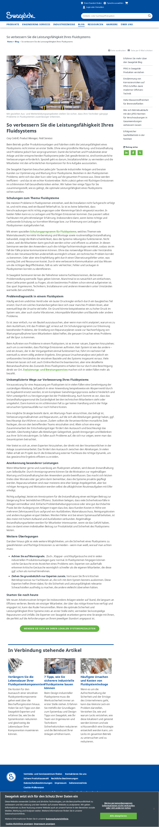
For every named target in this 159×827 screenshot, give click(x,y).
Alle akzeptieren (118, 815)
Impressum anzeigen (44, 823)
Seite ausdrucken (118, 50)
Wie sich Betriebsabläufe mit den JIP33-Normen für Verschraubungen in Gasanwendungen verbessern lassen (135, 118)
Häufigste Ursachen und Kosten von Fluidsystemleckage (94, 680)
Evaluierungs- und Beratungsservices (45, 370)
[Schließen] (154, 808)
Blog (81, 24)
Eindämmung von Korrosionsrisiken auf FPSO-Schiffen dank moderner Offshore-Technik (133, 86)
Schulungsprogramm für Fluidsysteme (53, 232)
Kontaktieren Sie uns (75, 774)
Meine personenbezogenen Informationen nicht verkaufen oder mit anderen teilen (118, 806)
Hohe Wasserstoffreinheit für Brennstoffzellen (136, 101)
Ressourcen (95, 24)
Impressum (60, 783)
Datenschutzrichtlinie (57, 818)
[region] (79, 809)
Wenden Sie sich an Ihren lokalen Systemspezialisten (59, 628)
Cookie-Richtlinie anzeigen (19, 823)
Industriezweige (64, 24)
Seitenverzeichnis (78, 783)
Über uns (127, 24)
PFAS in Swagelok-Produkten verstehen (133, 70)
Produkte (13, 24)
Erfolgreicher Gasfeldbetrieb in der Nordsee (134, 135)
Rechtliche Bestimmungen (64, 778)
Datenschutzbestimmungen (38, 783)
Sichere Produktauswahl (36, 778)
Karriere (112, 24)
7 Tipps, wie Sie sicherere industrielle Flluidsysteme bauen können (59, 682)
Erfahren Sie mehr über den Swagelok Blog (135, 60)
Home (10, 41)
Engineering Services (36, 24)
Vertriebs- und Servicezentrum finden (43, 774)
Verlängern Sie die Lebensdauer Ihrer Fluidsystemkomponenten (26, 680)
